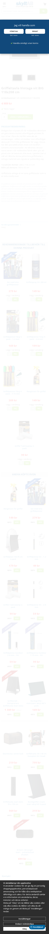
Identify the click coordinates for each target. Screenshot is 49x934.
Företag (14, 31)
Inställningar (25, 918)
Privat (35, 31)
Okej (24, 928)
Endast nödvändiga (24, 923)
